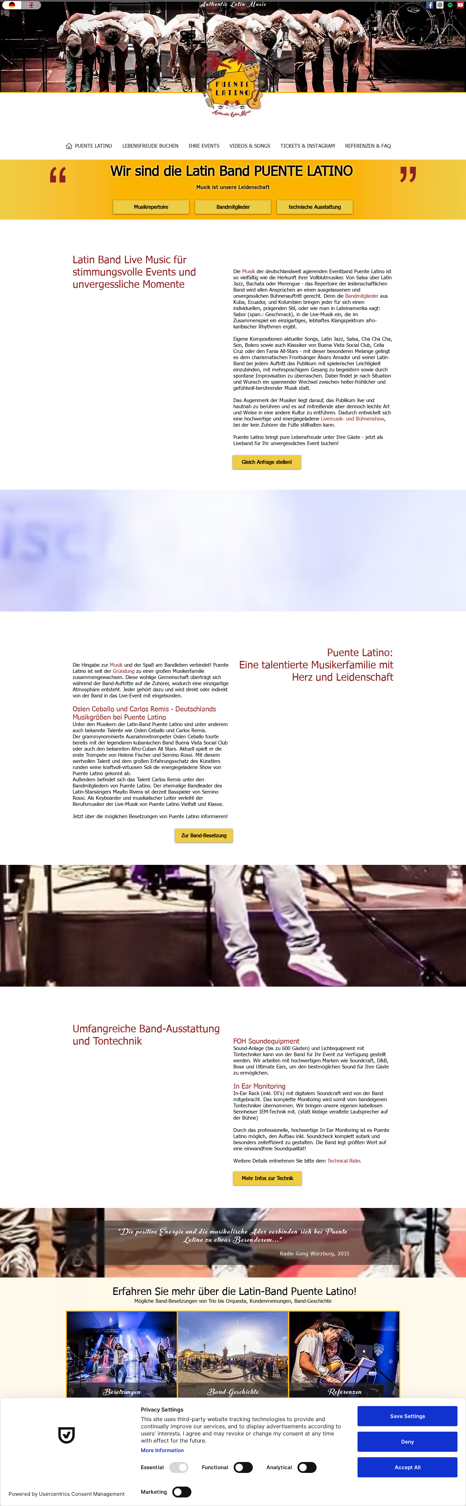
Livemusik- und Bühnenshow (352, 419)
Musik (249, 271)
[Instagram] (439, 5)
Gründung (123, 671)
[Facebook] (429, 5)
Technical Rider (343, 1161)
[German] (11, 5)
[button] (150, 146)
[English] (31, 5)
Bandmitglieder (361, 296)
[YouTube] (460, 5)
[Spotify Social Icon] (450, 5)
